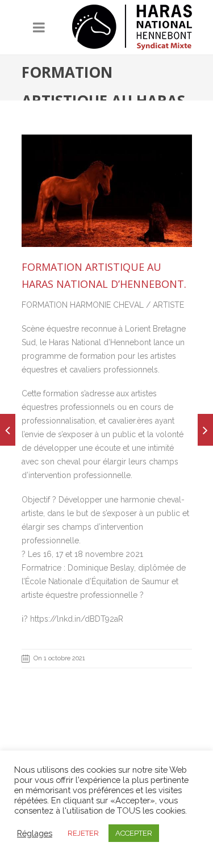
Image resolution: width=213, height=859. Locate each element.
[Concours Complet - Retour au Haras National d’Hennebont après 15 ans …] (205, 430)
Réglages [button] (34, 833)
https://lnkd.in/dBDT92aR (76, 618)
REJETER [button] (83, 833)
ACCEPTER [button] (133, 833)
